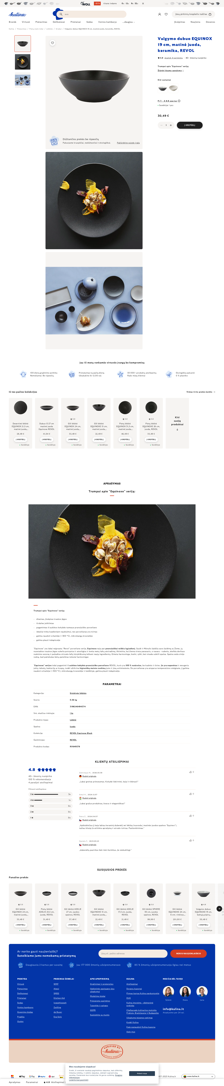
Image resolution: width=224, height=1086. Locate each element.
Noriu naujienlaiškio (188, 954)
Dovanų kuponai (134, 989)
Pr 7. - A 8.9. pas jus (167, 101)
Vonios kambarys (25, 1007)
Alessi (56, 989)
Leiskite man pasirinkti (78, 1080)
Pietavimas (22, 989)
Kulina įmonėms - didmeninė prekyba (139, 1004)
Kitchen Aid (59, 998)
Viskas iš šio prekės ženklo (199, 392)
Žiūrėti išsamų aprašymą (170, 71)
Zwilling (57, 1007)
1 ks (71, 713)
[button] (20, 925)
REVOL (73, 740)
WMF (56, 984)
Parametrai (32, 1082)
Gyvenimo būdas (25, 1012)
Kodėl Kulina (132, 1022)
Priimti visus (142, 1073)
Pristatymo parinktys (100, 1001)
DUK (128, 998)
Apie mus (130, 1032)
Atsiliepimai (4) (57, 1082)
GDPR (93, 1010)
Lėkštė (73, 720)
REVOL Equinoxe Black (81, 733)
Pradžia (20, 1017)
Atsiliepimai (132, 984)
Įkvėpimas (179, 22)
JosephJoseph (60, 1003)
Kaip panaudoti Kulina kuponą (140, 1027)
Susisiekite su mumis (99, 1015)
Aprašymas (14, 1082)
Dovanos (210, 22)
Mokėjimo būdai (97, 996)
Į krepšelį (189, 125)
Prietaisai (21, 998)
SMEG (56, 993)
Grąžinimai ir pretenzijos (101, 984)
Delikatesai (22, 993)
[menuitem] (12, 23)
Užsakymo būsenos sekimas (139, 1018)
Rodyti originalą (89, 776)
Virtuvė (20, 984)
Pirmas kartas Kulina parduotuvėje (142, 993)
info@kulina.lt (173, 1009)
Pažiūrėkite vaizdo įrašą (128, 143)
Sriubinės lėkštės (78, 693)
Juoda (72, 727)
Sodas (20, 1003)
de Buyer (58, 1012)
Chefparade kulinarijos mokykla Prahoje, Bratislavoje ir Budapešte (142, 1011)
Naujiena (195, 22)
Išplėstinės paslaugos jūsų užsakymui (102, 990)
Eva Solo (58, 1017)
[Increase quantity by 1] (170, 125)
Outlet (20, 1022)
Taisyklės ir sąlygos (99, 1006)
